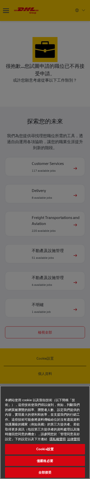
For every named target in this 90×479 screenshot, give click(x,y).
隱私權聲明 (58, 439)
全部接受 (45, 472)
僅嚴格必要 (45, 461)
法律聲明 (73, 439)
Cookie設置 (45, 449)
